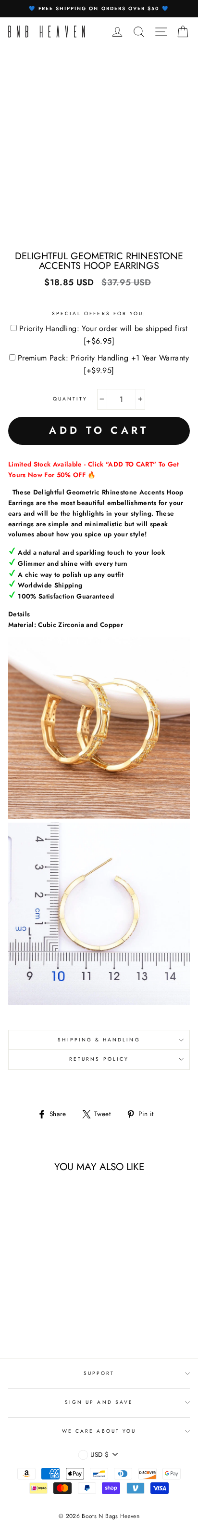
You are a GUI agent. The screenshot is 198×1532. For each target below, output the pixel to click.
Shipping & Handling (99, 1039)
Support (99, 1373)
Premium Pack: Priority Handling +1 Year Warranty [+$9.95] (103, 364)
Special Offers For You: (99, 313)
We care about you (99, 1431)
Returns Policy (99, 1059)
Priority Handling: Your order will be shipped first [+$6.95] (103, 334)
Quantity (70, 398)
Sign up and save (99, 1402)
